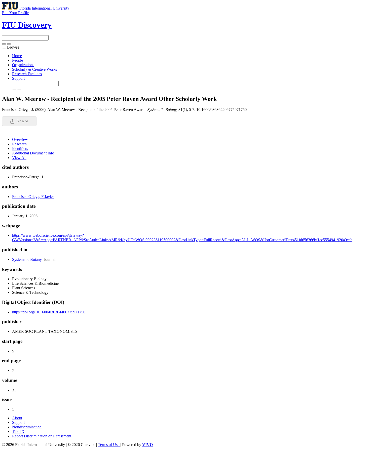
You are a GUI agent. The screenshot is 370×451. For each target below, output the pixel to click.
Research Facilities (27, 74)
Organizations (23, 65)
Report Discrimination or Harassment (41, 436)
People (17, 60)
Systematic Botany (27, 259)
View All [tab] (19, 157)
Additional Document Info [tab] (33, 153)
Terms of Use (109, 444)
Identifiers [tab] (20, 148)
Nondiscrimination (27, 427)
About (17, 418)
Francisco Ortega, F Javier (33, 196)
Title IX (18, 431)
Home (17, 56)
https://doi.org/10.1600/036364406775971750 (48, 312)
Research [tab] (19, 144)
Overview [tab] (20, 139)
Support (18, 78)
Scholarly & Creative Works (34, 69)
